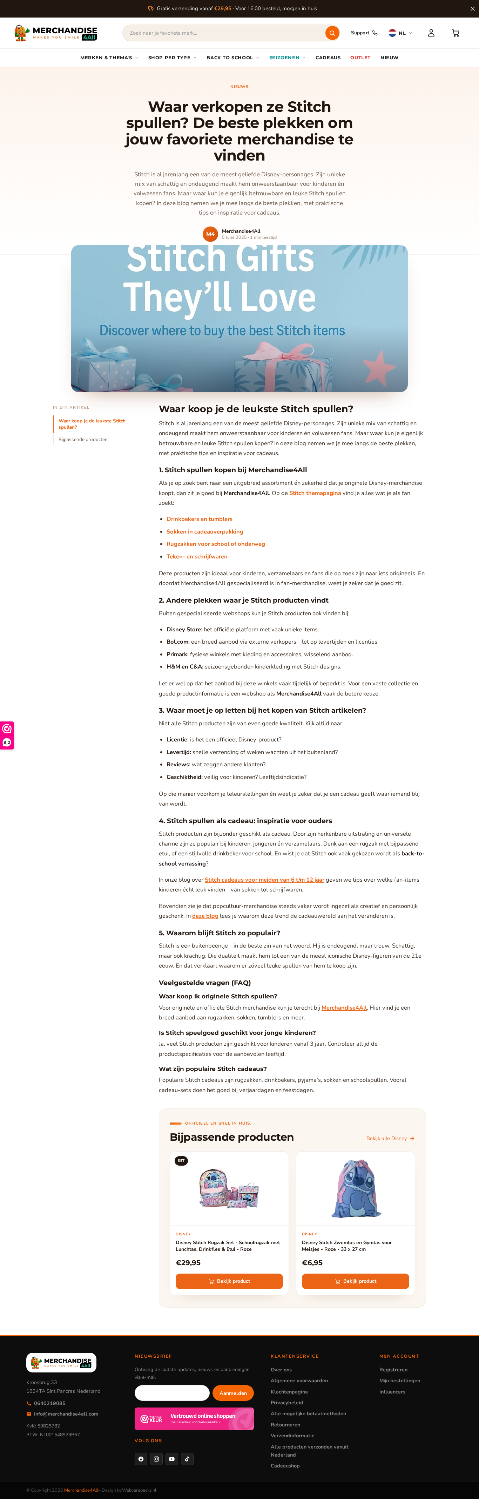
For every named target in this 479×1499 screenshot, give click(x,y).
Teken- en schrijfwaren (197, 556)
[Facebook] (141, 1459)
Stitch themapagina (315, 493)
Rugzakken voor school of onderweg (216, 544)
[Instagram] (156, 1459)
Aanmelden (233, 1393)
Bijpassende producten (83, 439)
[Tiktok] (187, 1459)
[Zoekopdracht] (332, 33)
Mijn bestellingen (399, 1380)
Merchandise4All (344, 1008)
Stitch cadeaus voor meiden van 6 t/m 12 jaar (264, 880)
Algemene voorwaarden (299, 1380)
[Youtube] (172, 1459)
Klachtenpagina (289, 1391)
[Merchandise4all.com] (56, 32)
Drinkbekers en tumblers (199, 519)
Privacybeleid (287, 1402)
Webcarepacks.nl (139, 1490)
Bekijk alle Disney (386, 1138)
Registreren (393, 1369)
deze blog (205, 916)
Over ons (281, 1369)
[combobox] (230, 33)
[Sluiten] (472, 8)
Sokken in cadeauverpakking (205, 532)
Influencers (392, 1391)
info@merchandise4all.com (66, 1413)
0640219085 (50, 1403)
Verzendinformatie (293, 1435)
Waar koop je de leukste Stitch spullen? (92, 424)
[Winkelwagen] (456, 33)
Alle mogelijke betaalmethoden (308, 1413)
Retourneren (285, 1424)
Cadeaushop (285, 1465)
